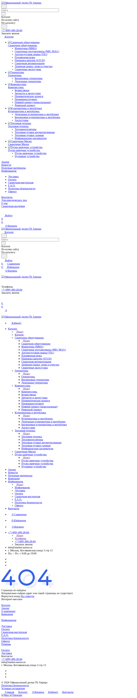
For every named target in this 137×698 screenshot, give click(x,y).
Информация (8, 620)
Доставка (13, 176)
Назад (19, 331)
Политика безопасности (21, 188)
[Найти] (4, 26)
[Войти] (2, 300)
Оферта (12, 191)
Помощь (6, 644)
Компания (7, 614)
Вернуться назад (10, 596)
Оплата (12, 179)
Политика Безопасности (15, 685)
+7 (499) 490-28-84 (11, 30)
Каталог (6, 605)
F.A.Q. (11, 185)
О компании (8, 611)
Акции (5, 608)
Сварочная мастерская (20, 182)
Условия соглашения (13, 688)
